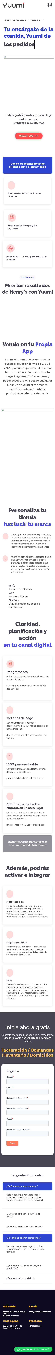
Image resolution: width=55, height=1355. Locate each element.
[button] (29, 136)
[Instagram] (35, 1336)
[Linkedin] (19, 1336)
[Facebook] (27, 1336)
